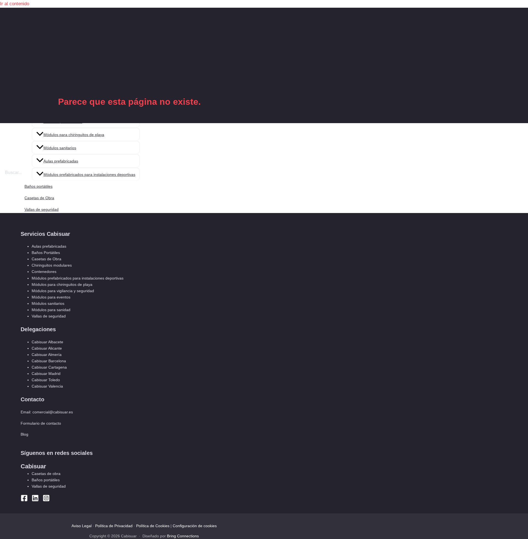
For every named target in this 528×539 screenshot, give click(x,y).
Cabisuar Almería (47, 354)
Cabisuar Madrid (46, 373)
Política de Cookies (152, 526)
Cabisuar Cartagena (49, 367)
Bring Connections (183, 536)
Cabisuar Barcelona (49, 361)
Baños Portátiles (46, 252)
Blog (24, 434)
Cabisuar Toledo (46, 380)
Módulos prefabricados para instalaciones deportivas (89, 174)
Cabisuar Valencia (47, 386)
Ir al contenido (14, 3)
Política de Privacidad (114, 526)
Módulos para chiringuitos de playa (73, 134)
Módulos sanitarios (59, 148)
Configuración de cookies (195, 526)
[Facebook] (24, 500)
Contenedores (44, 271)
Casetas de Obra (39, 198)
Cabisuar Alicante (47, 348)
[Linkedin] (35, 500)
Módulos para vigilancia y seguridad (63, 291)
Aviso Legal (82, 526)
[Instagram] (46, 500)
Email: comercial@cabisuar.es (47, 412)
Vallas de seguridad (41, 209)
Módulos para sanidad (51, 310)
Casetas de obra (46, 473)
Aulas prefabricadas (60, 161)
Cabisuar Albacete (47, 342)
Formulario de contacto (41, 423)
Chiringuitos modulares (52, 265)
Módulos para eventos (51, 297)
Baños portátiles (38, 186)
